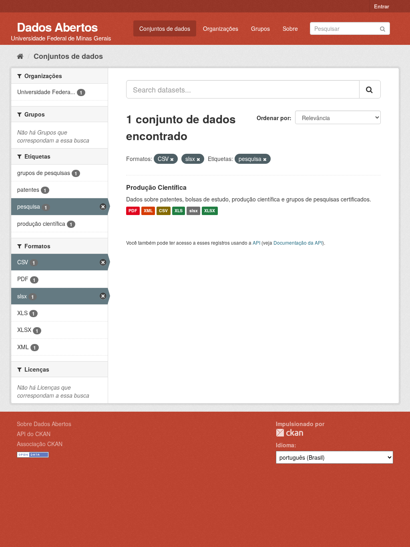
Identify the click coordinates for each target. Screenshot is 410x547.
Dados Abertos (57, 26)
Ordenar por (273, 118)
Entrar (381, 6)
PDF (133, 211)
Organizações (220, 28)
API (256, 242)
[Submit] (382, 27)
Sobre (290, 28)
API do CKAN (33, 434)
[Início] (20, 55)
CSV (163, 211)
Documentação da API (297, 242)
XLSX (209, 211)
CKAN (289, 432)
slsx (193, 211)
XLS (179, 211)
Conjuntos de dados (164, 28)
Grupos (260, 28)
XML (148, 211)
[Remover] (172, 159)
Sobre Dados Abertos (44, 424)
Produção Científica (156, 187)
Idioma (285, 445)
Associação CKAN (39, 444)
